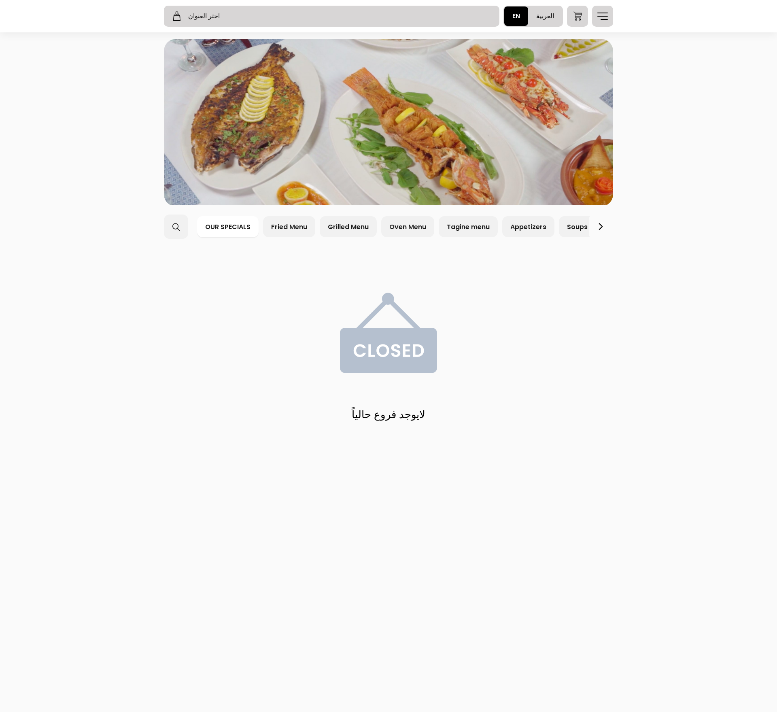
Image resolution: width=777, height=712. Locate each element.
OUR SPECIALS (228, 227)
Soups (577, 227)
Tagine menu (468, 227)
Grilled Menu (348, 227)
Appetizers (528, 227)
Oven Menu (407, 227)
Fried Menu (289, 227)
